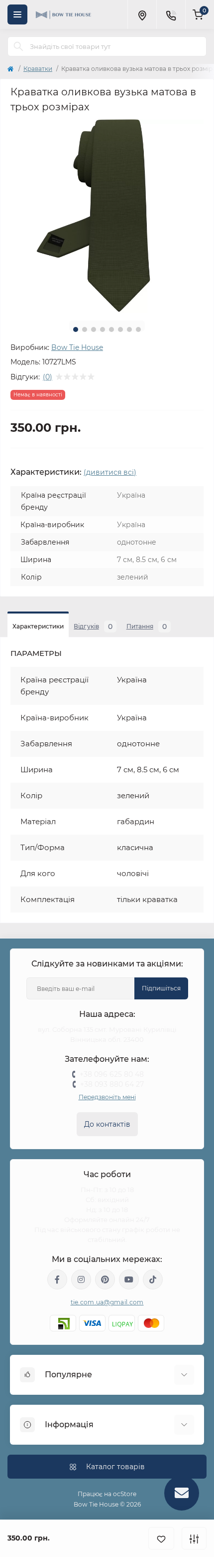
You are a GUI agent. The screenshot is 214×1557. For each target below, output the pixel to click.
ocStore (124, 1494)
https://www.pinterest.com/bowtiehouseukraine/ (105, 1279)
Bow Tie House (77, 347)
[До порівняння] (194, 1538)
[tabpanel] (107, 216)
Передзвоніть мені (107, 1097)
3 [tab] (93, 329)
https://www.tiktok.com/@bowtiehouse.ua (153, 1279)
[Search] (18, 46)
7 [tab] (129, 329)
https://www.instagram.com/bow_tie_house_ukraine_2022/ (81, 1279)
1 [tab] (75, 329)
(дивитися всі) (110, 472)
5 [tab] (111, 329)
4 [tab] (102, 329)
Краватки (37, 68)
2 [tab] (84, 329)
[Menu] (17, 14)
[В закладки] (161, 1538)
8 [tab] (138, 329)
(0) (47, 376)
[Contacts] (170, 14)
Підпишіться (161, 988)
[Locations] (141, 14)
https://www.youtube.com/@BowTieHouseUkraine (129, 1279)
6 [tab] (120, 329)
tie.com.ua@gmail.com (107, 1302)
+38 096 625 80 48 (112, 1074)
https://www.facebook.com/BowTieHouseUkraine (57, 1279)
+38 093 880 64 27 (112, 1084)
